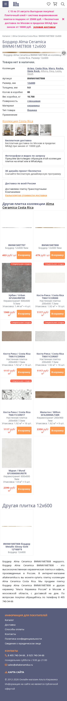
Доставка (10, 624)
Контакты (10, 634)
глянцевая (33, 101)
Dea (51, 71)
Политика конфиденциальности (23, 638)
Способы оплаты (14, 629)
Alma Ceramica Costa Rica (28, 206)
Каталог (9, 620)
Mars (52, 68)
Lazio (58, 71)
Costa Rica (41, 68)
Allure (44, 71)
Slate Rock (33, 71)
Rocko (59, 68)
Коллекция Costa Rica (17, 121)
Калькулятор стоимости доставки (26, 195)
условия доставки (44, 26)
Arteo (30, 68)
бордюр (32, 110)
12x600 (31, 82)
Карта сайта (15, 672)
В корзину (24, 255)
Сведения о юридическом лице (23, 643)
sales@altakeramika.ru (20, 664)
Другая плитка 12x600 (27, 505)
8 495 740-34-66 (16, 655)
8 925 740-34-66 (35, 655)
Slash (30, 73)
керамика (33, 105)
